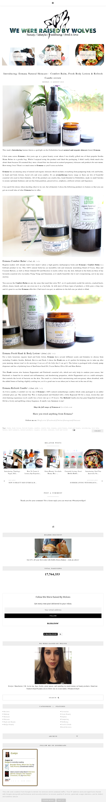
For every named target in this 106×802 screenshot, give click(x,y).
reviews (44, 430)
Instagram (68, 420)
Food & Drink (66, 724)
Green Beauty (66, 714)
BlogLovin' (42, 420)
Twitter (60, 420)
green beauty (62, 428)
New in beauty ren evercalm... (23, 483)
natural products (27, 430)
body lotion (16, 428)
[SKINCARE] (18, 65)
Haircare (7, 719)
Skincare (7, 717)
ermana (53, 428)
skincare (51, 430)
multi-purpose (14, 430)
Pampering (65, 719)
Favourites (65, 711)
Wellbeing (64, 722)
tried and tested (62, 430)
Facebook (52, 420)
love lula (95, 428)
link (37, 261)
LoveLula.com (66, 407)
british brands (27, 428)
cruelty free (45, 428)
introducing (86, 428)
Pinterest (76, 420)
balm (9, 428)
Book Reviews (66, 727)
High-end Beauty (10, 722)
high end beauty (75, 428)
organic (37, 430)
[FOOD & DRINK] (87, 65)
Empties (64, 717)
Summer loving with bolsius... (84, 483)
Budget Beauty (9, 724)
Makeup (6, 714)
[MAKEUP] (53, 65)
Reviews (7, 711)
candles (37, 428)
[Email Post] (73, 430)
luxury (5, 430)
